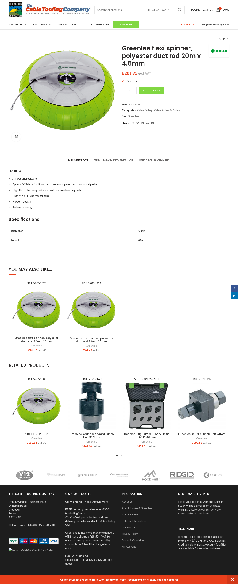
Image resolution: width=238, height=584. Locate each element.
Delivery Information (134, 520)
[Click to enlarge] (16, 137)
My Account (129, 546)
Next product (227, 39)
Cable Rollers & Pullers (167, 110)
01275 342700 (186, 24)
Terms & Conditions (133, 540)
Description (78, 159)
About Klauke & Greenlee (137, 508)
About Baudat (130, 514)
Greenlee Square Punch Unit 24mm (201, 434)
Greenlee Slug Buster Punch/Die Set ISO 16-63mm (147, 435)
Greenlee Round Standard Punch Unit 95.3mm (91, 435)
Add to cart (151, 90)
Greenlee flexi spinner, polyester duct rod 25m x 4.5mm (36, 339)
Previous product (220, 39)
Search (179, 10)
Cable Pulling (144, 110)
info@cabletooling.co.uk (215, 24)
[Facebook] (133, 123)
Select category (158, 9)
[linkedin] (147, 123)
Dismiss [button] (232, 579)
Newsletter (128, 527)
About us (127, 501)
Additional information (113, 159)
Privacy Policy (130, 533)
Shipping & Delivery (154, 159)
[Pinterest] (142, 123)
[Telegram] (152, 123)
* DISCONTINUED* (36, 434)
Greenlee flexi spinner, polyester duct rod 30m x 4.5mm (91, 339)
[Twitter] (137, 123)
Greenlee (133, 116)
